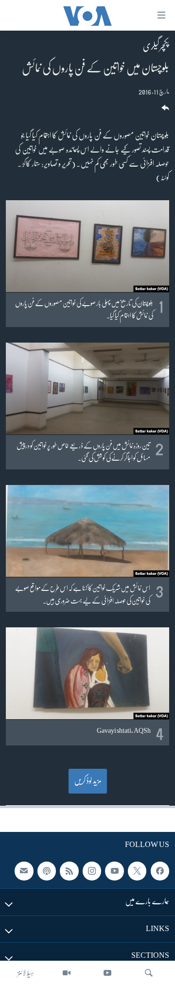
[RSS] (69, 871)
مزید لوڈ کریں (88, 781)
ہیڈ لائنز (26, 972)
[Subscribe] (24, 871)
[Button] (164, 111)
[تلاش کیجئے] (148, 973)
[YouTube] (107, 973)
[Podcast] (46, 871)
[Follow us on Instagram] (92, 871)
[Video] (66, 973)
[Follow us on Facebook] (160, 871)
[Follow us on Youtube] (114, 871)
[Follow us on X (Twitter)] (137, 871)
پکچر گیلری (156, 46)
